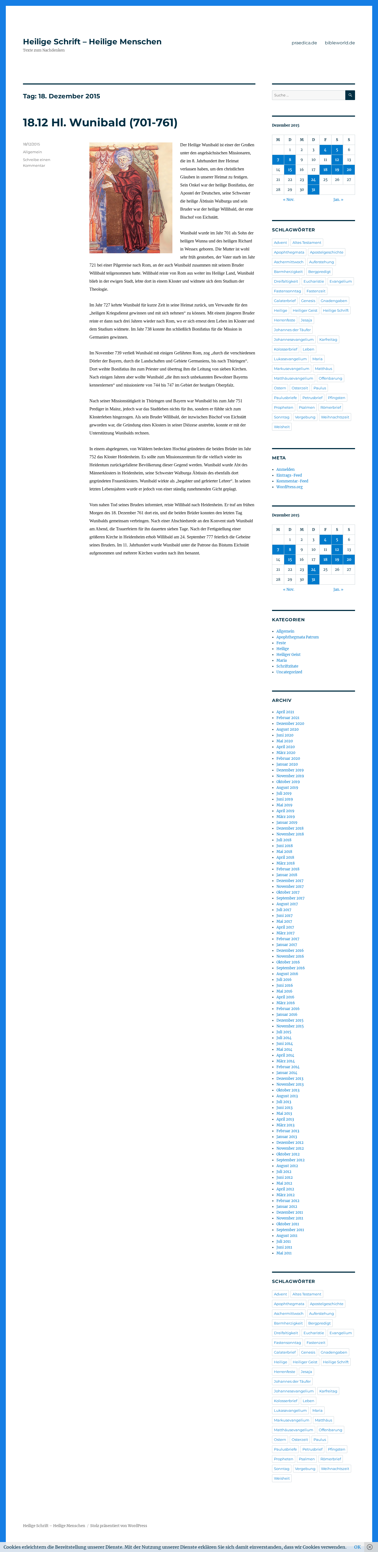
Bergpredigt (319, 271)
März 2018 (285, 863)
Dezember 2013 (289, 1078)
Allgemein (32, 152)
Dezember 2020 (290, 723)
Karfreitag (328, 339)
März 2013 (285, 1125)
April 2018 (285, 857)
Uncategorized (289, 672)
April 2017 (285, 927)
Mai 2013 (284, 1113)
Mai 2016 (284, 991)
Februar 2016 (288, 1008)
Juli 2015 (283, 1032)
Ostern (280, 388)
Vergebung (305, 417)
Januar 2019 (286, 822)
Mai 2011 (284, 1253)
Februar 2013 (287, 1131)
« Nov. (288, 199)
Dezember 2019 (290, 770)
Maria (317, 359)
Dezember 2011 (289, 1212)
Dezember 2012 (290, 1142)
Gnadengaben (334, 300)
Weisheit (282, 427)
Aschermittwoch (289, 262)
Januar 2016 (286, 1014)
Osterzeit (300, 388)
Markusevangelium (291, 368)
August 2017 (287, 904)
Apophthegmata (289, 252)
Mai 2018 (284, 851)
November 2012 (290, 1148)
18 (325, 169)
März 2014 (285, 1061)
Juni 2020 (284, 735)
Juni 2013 (284, 1107)
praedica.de (304, 42)
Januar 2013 (286, 1136)
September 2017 (290, 898)
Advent (280, 242)
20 (349, 169)
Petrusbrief (312, 397)
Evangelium (341, 281)
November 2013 (290, 1084)
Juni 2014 (284, 1043)
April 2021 (285, 712)
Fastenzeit (316, 291)
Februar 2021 (287, 717)
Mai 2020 (284, 741)
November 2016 (290, 956)
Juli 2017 (283, 909)
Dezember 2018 (290, 828)
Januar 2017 (286, 944)
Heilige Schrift (336, 310)
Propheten (283, 407)
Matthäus (323, 368)
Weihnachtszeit (335, 417)
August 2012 (287, 1166)
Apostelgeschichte (326, 252)
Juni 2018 (284, 845)
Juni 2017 (284, 915)
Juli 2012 (283, 1171)
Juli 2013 (283, 1102)
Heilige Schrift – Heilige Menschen (92, 41)
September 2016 (290, 968)
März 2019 (285, 816)
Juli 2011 (283, 1241)
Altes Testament (306, 242)
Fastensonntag (287, 291)
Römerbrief (330, 407)
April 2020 (285, 747)
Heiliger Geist (305, 310)
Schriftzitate (287, 666)
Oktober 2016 (288, 962)
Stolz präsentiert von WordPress (118, 1525)
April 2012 (285, 1189)
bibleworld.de (340, 42)
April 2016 (285, 997)
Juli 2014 (283, 1037)
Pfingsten (336, 397)
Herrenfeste (284, 320)
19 (337, 169)
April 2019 (285, 811)
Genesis (308, 300)
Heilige (280, 310)
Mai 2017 (284, 921)
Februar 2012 (287, 1200)
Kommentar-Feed (292, 481)
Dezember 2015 (290, 1020)
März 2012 (285, 1195)
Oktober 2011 (287, 1224)
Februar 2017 (287, 939)
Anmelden (285, 469)
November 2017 (290, 886)
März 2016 (285, 1003)
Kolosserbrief (285, 349)
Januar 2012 (286, 1206)
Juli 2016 (284, 979)
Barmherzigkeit (288, 271)
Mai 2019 (284, 805)
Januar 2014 (286, 1072)
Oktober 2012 (288, 1154)
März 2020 (285, 752)
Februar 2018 (287, 869)
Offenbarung (330, 378)
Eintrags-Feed (289, 475)
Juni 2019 (284, 799)
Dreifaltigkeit (286, 281)
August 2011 (286, 1235)
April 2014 (285, 1055)
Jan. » (338, 199)
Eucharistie (314, 281)
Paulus (320, 388)
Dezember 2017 (290, 880)
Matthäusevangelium (293, 378)
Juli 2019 (284, 793)
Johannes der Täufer (292, 330)
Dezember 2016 (290, 950)
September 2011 (290, 1230)
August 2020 (287, 729)
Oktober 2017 (288, 892)
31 (313, 189)
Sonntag (281, 417)
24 (313, 179)
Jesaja (306, 320)
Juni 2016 (284, 985)
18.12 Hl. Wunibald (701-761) (100, 122)
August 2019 (287, 787)
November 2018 (290, 834)
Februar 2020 (288, 758)
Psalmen (307, 407)
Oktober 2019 (288, 781)
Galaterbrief (285, 300)
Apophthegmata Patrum (297, 637)
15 (290, 169)
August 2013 (287, 1096)
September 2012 (290, 1160)
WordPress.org (289, 487)
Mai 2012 (284, 1183)
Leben (308, 349)
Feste (281, 643)
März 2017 (285, 933)
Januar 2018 (286, 875)
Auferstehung (321, 262)
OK (357, 1547)
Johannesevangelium (294, 339)
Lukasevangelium (290, 359)
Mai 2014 (284, 1049)
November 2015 (290, 1026)
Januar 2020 (287, 764)
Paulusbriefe (285, 397)
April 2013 (285, 1119)
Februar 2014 (287, 1067)
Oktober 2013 (287, 1090)
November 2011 (289, 1218)
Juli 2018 (283, 840)
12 (337, 159)
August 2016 (287, 973)
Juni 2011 (284, 1247)
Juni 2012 (284, 1177)
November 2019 (290, 776)
